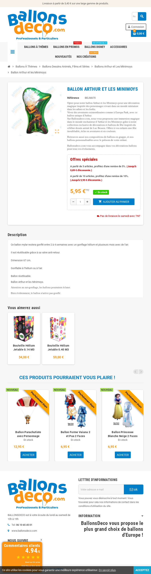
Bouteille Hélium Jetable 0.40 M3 (58, 347)
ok (135, 489)
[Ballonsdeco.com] (37, 24)
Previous (135, 371)
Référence (73, 97)
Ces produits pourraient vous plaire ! (67, 377)
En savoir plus (107, 570)
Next (141, 371)
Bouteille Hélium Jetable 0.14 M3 (24, 347)
